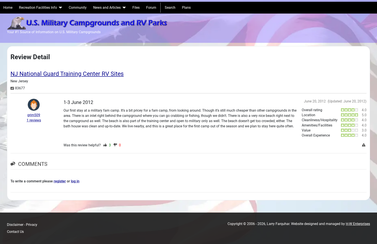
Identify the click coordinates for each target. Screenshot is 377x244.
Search (170, 7)
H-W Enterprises (358, 224)
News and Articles (107, 7)
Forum (151, 7)
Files (136, 7)
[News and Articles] (123, 7)
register (60, 181)
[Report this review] (364, 145)
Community (78, 7)
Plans (186, 7)
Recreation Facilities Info (38, 7)
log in (75, 181)
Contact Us (15, 232)
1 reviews (34, 120)
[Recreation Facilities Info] (59, 7)
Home (7, 7)
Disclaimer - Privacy (22, 225)
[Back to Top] (369, 236)
